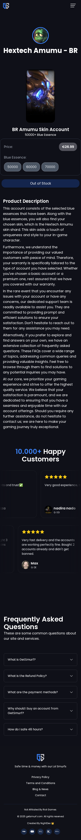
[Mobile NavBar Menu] (74, 5)
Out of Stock (40, 183)
